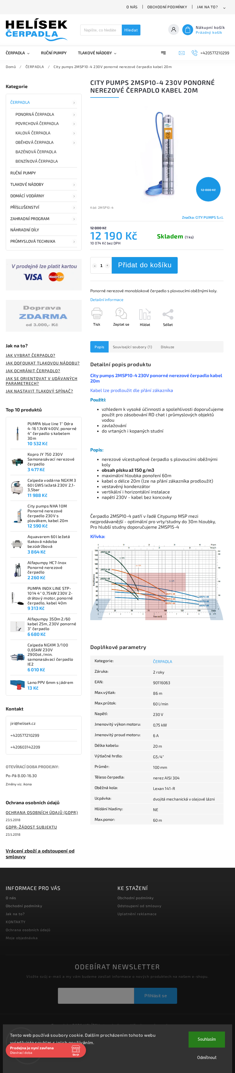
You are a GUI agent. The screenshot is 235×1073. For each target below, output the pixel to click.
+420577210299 (24, 735)
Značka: (203, 217)
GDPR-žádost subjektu (31, 827)
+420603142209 (25, 746)
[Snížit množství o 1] (94, 265)
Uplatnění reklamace (137, 913)
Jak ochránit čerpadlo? (33, 370)
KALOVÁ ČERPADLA (33, 132)
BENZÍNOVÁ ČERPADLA (36, 161)
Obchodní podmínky (167, 7)
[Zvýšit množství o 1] (107, 265)
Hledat (131, 30)
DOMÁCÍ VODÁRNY (27, 195)
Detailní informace (107, 299)
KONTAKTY (16, 921)
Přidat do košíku (145, 265)
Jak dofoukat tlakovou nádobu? (43, 363)
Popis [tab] (99, 347)
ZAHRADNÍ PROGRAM (30, 218)
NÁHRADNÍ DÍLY (24, 229)
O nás (132, 7)
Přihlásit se (155, 995)
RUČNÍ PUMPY (23, 172)
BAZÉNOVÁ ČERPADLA (35, 151)
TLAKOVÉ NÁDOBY (27, 184)
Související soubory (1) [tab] (132, 347)
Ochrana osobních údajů (28, 929)
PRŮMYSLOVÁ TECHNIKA (32, 241)
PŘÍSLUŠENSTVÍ (24, 207)
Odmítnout (207, 1058)
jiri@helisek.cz (23, 723)
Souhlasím (207, 1039)
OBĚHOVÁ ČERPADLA (34, 142)
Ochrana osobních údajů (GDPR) (42, 812)
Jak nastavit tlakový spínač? (39, 391)
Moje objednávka (22, 937)
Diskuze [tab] (168, 347)
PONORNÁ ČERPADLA (34, 114)
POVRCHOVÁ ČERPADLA (37, 123)
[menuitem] (20, 53)
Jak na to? (207, 7)
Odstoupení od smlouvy (139, 905)
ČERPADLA (20, 102)
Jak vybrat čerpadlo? (30, 355)
